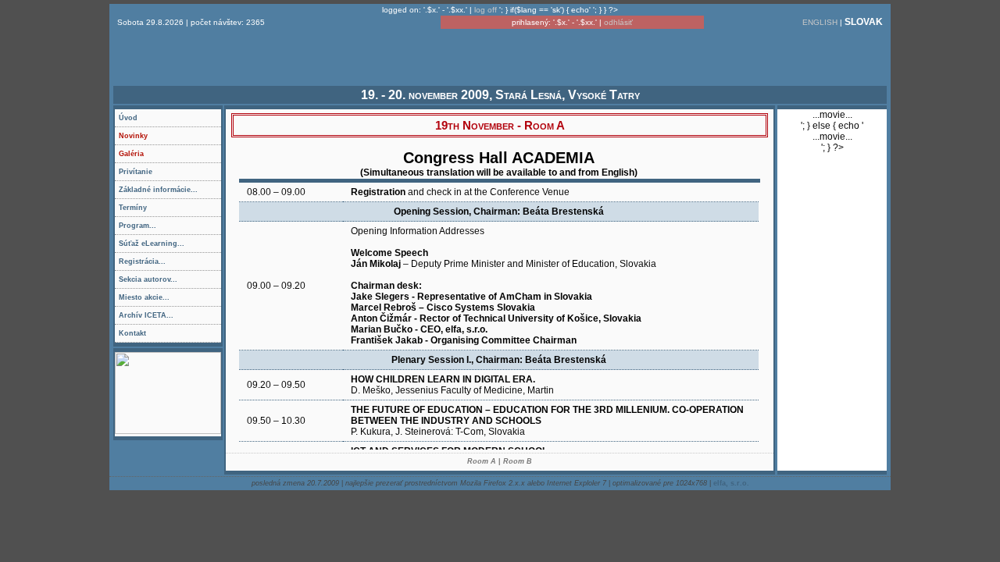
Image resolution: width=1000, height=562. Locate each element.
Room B (517, 461)
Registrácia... (170, 264)
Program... (170, 228)
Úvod (128, 118)
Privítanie (135, 172)
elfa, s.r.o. (731, 483)
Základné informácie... (170, 192)
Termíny (133, 208)
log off (485, 9)
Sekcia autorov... (170, 282)
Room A (481, 461)
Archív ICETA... (170, 317)
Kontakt (132, 333)
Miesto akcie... (170, 299)
